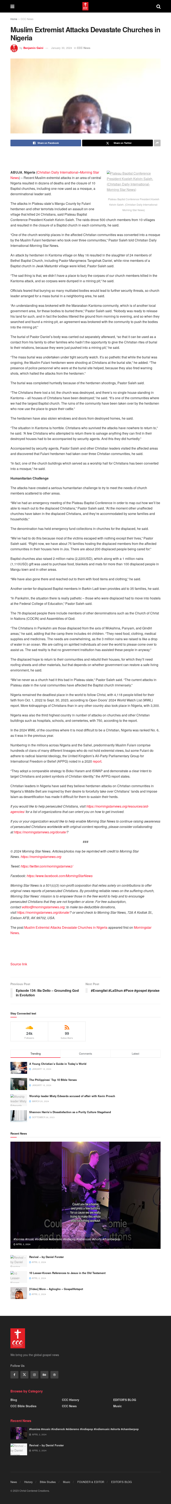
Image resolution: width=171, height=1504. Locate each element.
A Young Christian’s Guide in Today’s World (57, 1064)
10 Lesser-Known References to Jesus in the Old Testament (67, 1273)
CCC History (70, 1400)
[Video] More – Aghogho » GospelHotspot (56, 1289)
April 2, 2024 (22, 1244)
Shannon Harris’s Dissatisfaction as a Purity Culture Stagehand (70, 1112)
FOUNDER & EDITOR (90, 1482)
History (28, 1482)
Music (117, 1406)
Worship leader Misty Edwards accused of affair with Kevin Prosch (72, 1096)
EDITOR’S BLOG (121, 1482)
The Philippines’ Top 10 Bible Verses (53, 1080)
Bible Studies (48, 1482)
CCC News (27, 19)
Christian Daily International (57, 172)
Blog (13, 1400)
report (97, 761)
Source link (18, 964)
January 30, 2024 (61, 48)
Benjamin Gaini (33, 48)
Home (13, 19)
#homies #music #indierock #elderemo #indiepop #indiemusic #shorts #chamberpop (67, 1239)
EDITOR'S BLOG (124, 1400)
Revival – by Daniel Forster (46, 1257)
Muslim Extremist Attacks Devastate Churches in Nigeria (65, 927)
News (13, 1482)
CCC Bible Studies (23, 1406)
